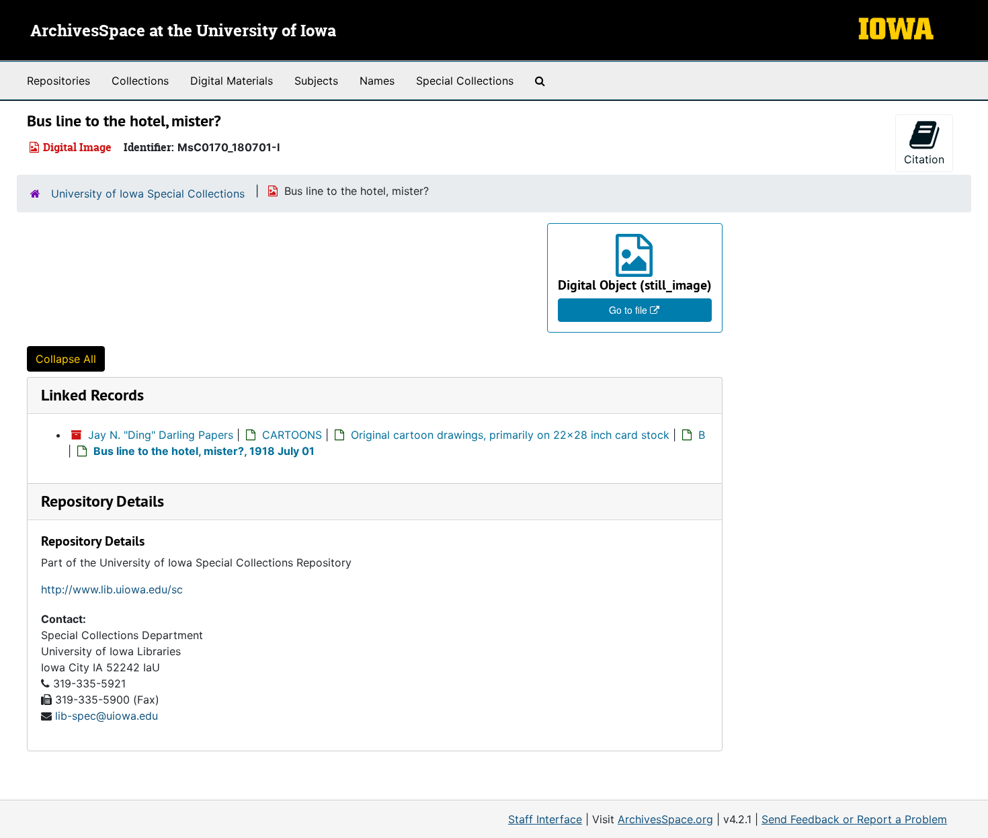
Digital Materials (231, 80)
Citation (924, 159)
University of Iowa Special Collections (148, 193)
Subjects (316, 80)
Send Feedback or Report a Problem (854, 819)
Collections (140, 80)
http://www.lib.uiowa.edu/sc (112, 589)
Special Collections (464, 80)
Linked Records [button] (92, 394)
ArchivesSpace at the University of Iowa (183, 32)
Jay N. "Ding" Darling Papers (160, 435)
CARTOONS (292, 435)
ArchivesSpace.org (665, 819)
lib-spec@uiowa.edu (106, 715)
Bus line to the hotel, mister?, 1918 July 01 (204, 451)
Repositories (58, 80)
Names (377, 80)
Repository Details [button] (102, 501)
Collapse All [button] (66, 359)
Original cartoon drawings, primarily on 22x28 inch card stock (510, 435)
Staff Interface (545, 819)
